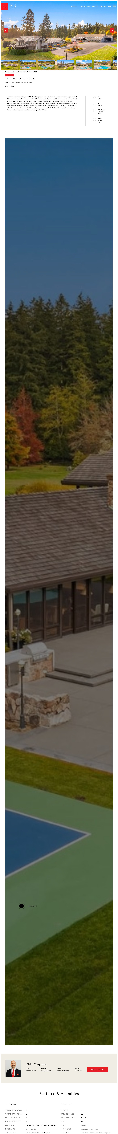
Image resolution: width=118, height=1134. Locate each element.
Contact (103, 6)
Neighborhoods (85, 6)
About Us (95, 6)
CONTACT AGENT (97, 1069)
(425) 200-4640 (46, 1070)
